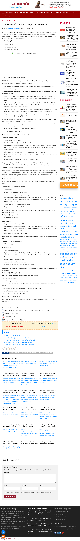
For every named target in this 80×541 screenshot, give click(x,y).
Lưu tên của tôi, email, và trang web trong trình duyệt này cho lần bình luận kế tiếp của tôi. (29, 492)
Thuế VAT (75, 251)
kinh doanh (73, 231)
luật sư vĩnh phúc (68, 241)
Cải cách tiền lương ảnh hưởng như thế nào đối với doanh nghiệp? (71, 161)
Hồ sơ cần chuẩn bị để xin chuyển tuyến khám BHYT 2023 (18, 342)
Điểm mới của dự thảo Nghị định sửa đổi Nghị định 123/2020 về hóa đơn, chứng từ (71, 108)
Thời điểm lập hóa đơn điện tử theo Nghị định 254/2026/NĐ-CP (71, 73)
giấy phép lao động (70, 220)
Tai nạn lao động (74, 247)
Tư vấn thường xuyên (47, 352)
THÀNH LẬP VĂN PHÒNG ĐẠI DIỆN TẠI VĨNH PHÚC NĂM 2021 (19, 344)
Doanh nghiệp (67, 211)
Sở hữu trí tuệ (59, 12)
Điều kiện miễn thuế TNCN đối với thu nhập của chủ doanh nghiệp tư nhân (71, 55)
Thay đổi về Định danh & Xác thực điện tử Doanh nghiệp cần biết (70, 30)
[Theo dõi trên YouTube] (63, 533)
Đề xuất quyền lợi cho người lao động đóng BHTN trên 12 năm (71, 178)
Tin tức (16, 12)
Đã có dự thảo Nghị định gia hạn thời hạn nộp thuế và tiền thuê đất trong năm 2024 (71, 169)
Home (4, 21)
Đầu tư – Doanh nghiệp (27, 12)
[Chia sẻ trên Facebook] (3, 348)
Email (24, 485)
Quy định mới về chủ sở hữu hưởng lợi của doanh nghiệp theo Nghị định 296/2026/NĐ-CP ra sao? (71, 63)
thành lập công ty (68, 253)
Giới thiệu (9, 12)
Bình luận (7, 472)
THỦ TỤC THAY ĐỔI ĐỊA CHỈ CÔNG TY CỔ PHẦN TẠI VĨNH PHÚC (20, 340)
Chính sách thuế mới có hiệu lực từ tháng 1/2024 (72, 121)
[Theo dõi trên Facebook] (55, 533)
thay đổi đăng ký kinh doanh (68, 251)
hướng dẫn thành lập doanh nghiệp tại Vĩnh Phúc (68, 226)
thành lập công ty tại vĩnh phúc (67, 264)
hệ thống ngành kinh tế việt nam (70, 229)
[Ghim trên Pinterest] (12, 348)
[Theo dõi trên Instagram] (58, 533)
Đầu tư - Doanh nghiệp (13, 21)
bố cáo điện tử (65, 207)
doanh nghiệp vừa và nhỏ (70, 213)
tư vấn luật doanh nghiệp (64, 275)
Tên (5, 485)
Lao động (39, 12)
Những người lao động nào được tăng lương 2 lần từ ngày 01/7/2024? (72, 153)
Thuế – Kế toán (70, 12)
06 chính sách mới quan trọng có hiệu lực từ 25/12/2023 (71, 115)
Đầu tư (62, 280)
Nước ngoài (68, 247)
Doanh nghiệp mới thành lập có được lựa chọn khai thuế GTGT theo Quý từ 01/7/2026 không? (71, 46)
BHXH (61, 198)
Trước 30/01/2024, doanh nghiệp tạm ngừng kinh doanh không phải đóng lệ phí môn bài (71, 129)
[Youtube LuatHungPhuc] (53, 323)
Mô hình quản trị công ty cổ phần (12, 335)
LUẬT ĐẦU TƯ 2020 (69, 239)
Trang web (43, 485)
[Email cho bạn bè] (9, 348)
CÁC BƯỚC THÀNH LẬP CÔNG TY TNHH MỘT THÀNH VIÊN (18, 338)
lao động (68, 237)
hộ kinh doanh (65, 231)
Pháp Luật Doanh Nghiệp (13, 28)
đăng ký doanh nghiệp (69, 280)
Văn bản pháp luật (7, 16)
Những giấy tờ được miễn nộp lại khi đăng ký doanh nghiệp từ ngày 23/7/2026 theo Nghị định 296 (72, 82)
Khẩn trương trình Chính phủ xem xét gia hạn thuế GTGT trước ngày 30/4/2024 (71, 145)
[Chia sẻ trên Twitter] (6, 348)
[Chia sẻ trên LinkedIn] (14, 348)
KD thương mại (48, 12)
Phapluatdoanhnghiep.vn (16, 539)
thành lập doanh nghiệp (69, 267)
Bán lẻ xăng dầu (66, 198)
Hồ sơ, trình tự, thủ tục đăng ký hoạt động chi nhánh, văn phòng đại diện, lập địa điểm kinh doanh (72, 92)
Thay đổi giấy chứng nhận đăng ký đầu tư (31, 352)
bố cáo (61, 207)
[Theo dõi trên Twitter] (60, 533)
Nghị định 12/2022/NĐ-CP (72, 243)
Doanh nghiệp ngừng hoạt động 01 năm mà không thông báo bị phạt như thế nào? (72, 38)
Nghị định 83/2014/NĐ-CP (65, 245)
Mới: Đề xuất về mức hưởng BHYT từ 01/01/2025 (71, 137)
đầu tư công (69, 283)
